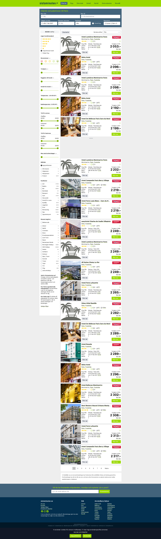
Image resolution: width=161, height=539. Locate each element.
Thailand (97, 517)
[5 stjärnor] (50, 39)
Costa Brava (98, 507)
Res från (43, 14)
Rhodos (109, 510)
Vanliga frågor (45, 306)
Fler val (85, 52)
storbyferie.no (109, 525)
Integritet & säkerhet (46, 508)
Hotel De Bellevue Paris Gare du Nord (96, 119)
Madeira (109, 519)
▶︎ (79, 65)
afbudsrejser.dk (68, 525)
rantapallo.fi (82, 525)
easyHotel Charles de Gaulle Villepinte (96, 221)
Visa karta (65, 32)
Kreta (96, 510)
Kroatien (109, 514)
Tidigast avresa (45, 20)
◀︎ (62, 65)
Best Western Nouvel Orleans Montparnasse (98, 405)
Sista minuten (107, 3)
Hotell (89, 3)
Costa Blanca (111, 507)
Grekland (109, 508)
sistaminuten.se (59, 525)
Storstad (80, 3)
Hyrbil (96, 3)
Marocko (109, 517)
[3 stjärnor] (50, 44)
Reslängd (78, 20)
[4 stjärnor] (50, 41)
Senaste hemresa (63, 20)
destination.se (94, 525)
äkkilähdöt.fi (76, 525)
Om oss (43, 503)
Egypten (97, 519)
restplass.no (51, 525)
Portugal (97, 515)
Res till (83, 14)
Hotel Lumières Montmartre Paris (94, 37)
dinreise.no (102, 525)
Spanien (109, 503)
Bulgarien (110, 515)
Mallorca (97, 505)
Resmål (117, 3)
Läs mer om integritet (80, 532)
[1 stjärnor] (50, 48)
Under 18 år (98, 503)
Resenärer (107, 20)
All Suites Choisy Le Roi (90, 262)
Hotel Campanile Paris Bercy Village (95, 180)
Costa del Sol (98, 508)
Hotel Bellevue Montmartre (92, 385)
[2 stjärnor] (50, 46)
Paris (91, 39)
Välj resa (115, 52)
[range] (42, 64)
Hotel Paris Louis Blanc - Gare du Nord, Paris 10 (100, 201)
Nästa (107, 468)
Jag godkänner (75, 536)
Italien (109, 512)
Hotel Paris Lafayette (90, 283)
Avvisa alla (87, 536)
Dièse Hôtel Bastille (89, 303)
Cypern (97, 514)
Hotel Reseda (87, 344)
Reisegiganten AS (82, 524)
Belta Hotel (86, 57)
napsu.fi (88, 525)
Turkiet (97, 512)
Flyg (71, 3)
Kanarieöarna (111, 505)
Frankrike (97, 39)
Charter (64, 3)
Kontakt (43, 505)
